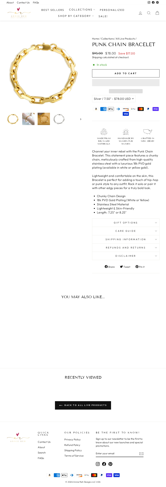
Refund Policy (72, 445)
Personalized (112, 9)
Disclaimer (125, 255)
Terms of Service (73, 455)
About (10, 2)
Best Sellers (52, 9)
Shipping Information (126, 239)
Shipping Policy (73, 450)
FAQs (36, 2)
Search (42, 452)
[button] (126, 82)
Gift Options (126, 222)
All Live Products (125, 38)
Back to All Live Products (85, 405)
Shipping (97, 57)
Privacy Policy (72, 439)
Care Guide (125, 230)
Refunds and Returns (126, 247)
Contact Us (23, 2)
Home (95, 38)
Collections (80, 9)
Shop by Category (74, 15)
